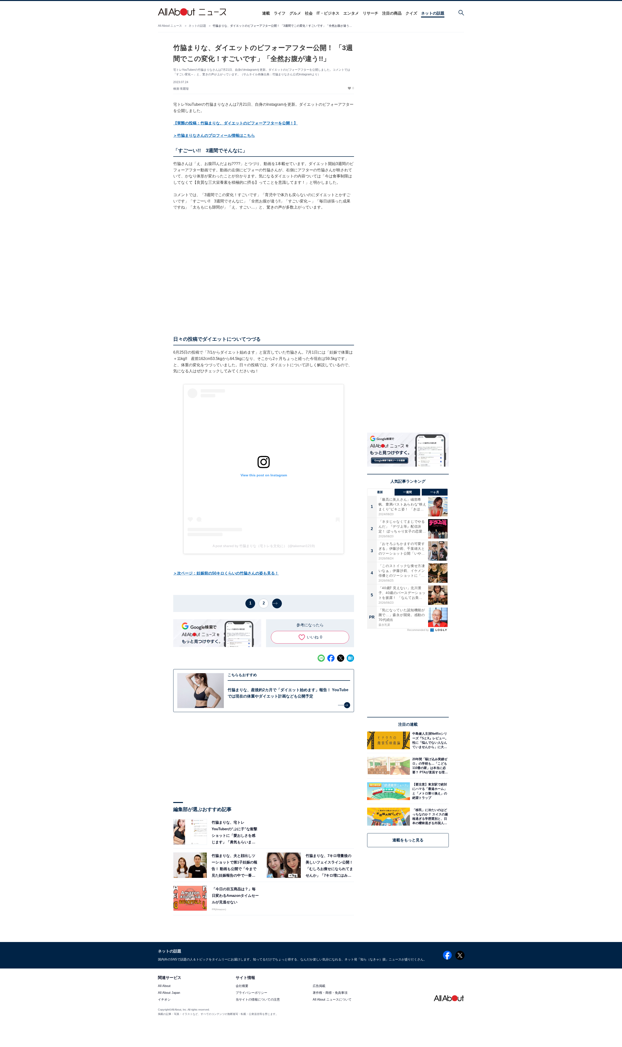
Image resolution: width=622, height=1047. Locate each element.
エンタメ (351, 13)
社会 (309, 13)
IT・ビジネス (328, 13)
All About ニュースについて (332, 999)
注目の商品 (392, 13)
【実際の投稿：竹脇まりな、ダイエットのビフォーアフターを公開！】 (235, 123)
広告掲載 (319, 986)
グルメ (295, 13)
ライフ (279, 13)
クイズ (411, 13)
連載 (266, 13)
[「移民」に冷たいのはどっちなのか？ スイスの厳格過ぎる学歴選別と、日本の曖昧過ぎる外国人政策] (429, 816)
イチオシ (164, 999)
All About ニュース (170, 25)
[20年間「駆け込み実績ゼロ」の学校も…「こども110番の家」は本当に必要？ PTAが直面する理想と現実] (429, 766)
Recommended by (418, 629)
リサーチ (370, 13)
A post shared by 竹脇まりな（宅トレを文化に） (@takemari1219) (264, 546)
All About (164, 986)
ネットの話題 (432, 13)
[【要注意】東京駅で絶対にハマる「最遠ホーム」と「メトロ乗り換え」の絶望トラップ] (429, 791)
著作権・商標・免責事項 (330, 993)
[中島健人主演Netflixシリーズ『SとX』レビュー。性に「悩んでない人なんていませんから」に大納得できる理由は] (429, 740)
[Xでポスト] (340, 658)
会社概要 (242, 986)
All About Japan (169, 993)
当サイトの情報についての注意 (258, 999)
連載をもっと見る (407, 840)
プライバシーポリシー (251, 993)
